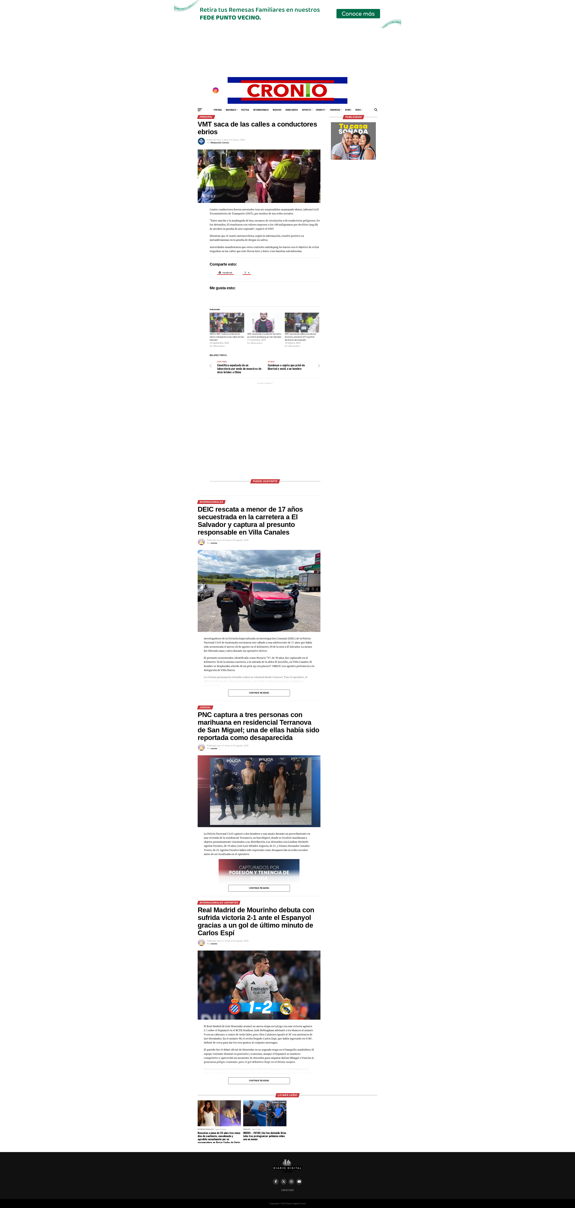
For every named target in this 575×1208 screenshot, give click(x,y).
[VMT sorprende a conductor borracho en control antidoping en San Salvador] (264, 322)
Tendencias (335, 109)
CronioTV (320, 109)
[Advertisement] (265, 430)
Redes (358, 109)
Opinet (348, 109)
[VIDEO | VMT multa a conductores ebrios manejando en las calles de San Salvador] (227, 322)
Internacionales (261, 109)
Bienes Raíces (292, 109)
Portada (218, 109)
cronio (214, 543)
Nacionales (231, 109)
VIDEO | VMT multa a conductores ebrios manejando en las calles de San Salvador (227, 337)
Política (245, 109)
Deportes (306, 109)
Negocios (277, 109)
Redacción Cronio (220, 142)
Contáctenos (287, 1190)
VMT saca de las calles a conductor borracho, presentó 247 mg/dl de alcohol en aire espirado (300, 337)
